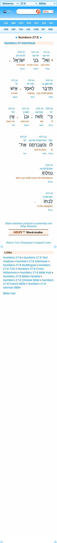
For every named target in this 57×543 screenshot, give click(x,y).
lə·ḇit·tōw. (48, 196)
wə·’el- (46, 55)
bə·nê (35, 55)
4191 (38, 108)
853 (22, 137)
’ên (13, 112)
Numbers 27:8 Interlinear (32, 261)
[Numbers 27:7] (4, 253)
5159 (47, 165)
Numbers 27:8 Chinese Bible (21, 280)
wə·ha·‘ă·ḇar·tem (37, 140)
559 (30, 80)
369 (10, 108)
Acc (24, 153)
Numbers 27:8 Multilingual (19, 265)
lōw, (51, 140)
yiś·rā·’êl (20, 55)
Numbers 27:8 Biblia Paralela (21, 276)
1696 (47, 80)
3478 (20, 52)
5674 (41, 137)
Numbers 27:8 (12, 257)
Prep (47, 69)
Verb (51, 97)
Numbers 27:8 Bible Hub (35, 272)
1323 (47, 193)
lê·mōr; (30, 83)
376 (13, 80)
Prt (13, 125)
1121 (33, 52)
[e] (49, 52)
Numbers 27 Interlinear (19, 43)
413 (45, 52)
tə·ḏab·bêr (47, 83)
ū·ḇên (26, 112)
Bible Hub (9, 293)
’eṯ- (24, 140)
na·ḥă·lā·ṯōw (46, 168)
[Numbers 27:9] (53, 253)
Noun (36, 69)
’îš (16, 83)
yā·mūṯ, (39, 112)
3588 (47, 108)
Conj (51, 125)
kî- (51, 112)
